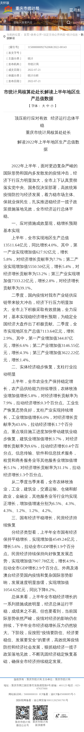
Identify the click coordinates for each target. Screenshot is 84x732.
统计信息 (72, 34)
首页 (26, 34)
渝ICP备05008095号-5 (63, 694)
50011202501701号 (57, 700)
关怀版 (4, 2)
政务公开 (36, 34)
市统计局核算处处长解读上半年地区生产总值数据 (42, 95)
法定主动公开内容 (54, 34)
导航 (77, 10)
